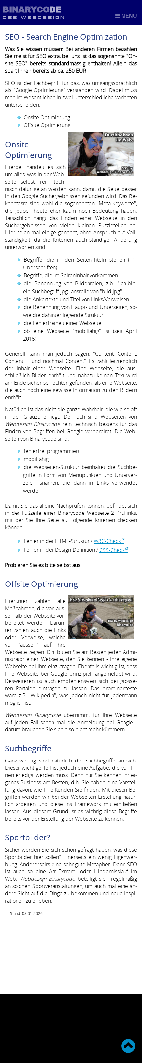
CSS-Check (112, 550)
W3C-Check (107, 541)
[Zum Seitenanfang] (128, 1045)
